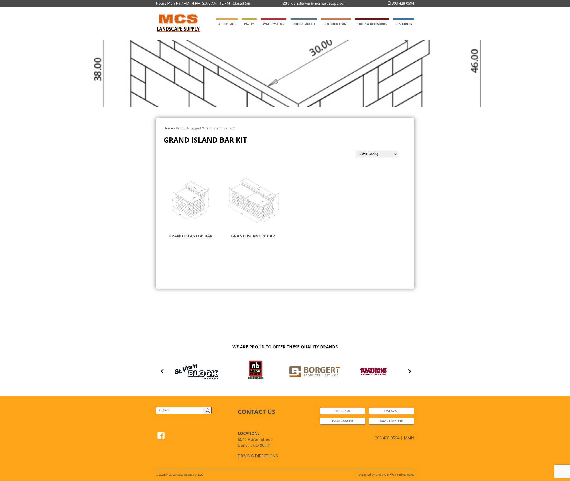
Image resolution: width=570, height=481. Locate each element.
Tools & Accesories (372, 24)
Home (168, 128)
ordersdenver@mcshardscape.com (317, 3)
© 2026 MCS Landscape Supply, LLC (179, 475)
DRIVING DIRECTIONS (258, 455)
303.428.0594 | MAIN (394, 437)
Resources (403, 24)
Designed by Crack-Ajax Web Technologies (386, 475)
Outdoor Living (335, 24)
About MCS (226, 24)
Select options (182, 250)
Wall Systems (273, 24)
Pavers (249, 24)
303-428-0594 (402, 3)
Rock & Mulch (304, 24)
